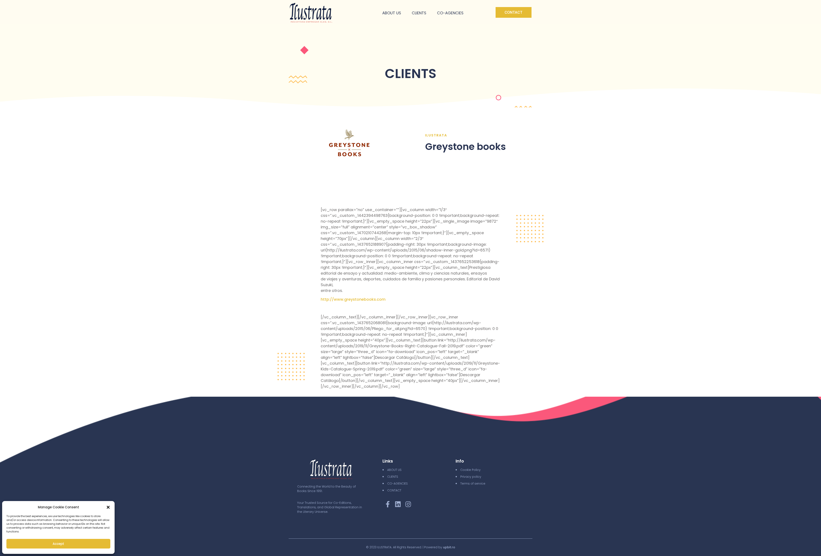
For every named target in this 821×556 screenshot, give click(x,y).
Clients (419, 13)
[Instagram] (408, 504)
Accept (58, 543)
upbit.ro (449, 547)
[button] (108, 507)
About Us (391, 13)
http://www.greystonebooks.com (353, 299)
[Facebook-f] (387, 504)
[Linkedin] (398, 504)
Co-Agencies (450, 13)
